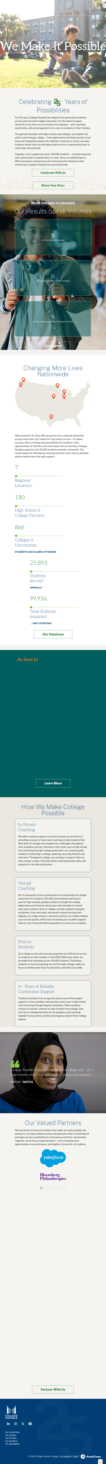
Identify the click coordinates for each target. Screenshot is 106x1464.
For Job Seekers (12, 1444)
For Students (11, 1441)
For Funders (10, 1435)
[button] (99, 7)
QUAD (76, 1456)
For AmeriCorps (12, 1432)
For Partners (11, 1438)
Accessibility (66, 1456)
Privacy (55, 1456)
